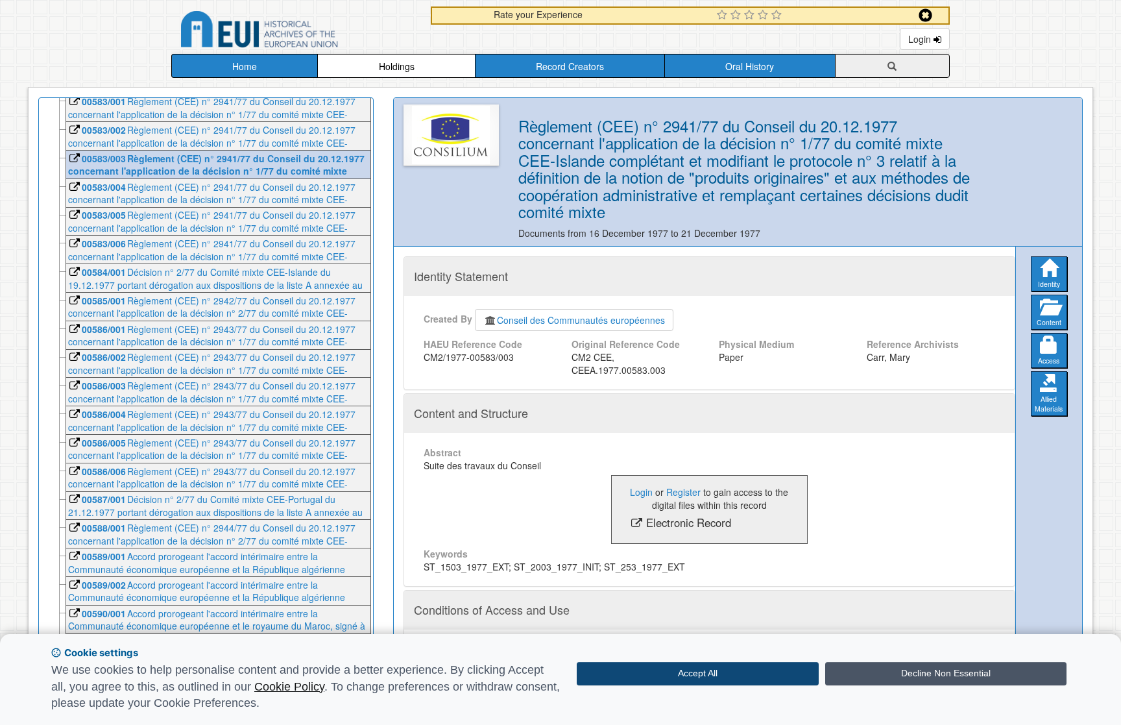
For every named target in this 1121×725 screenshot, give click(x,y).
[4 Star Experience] (764, 15)
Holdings (397, 66)
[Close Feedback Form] (925, 15)
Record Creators (570, 66)
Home (244, 66)
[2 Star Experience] (737, 15)
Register (683, 491)
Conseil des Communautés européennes (581, 319)
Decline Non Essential (946, 673)
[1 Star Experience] (723, 15)
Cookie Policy (289, 686)
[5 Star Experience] (778, 15)
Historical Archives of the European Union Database (296, 31)
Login (921, 38)
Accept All (697, 673)
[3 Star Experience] (751, 15)
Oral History (749, 66)
